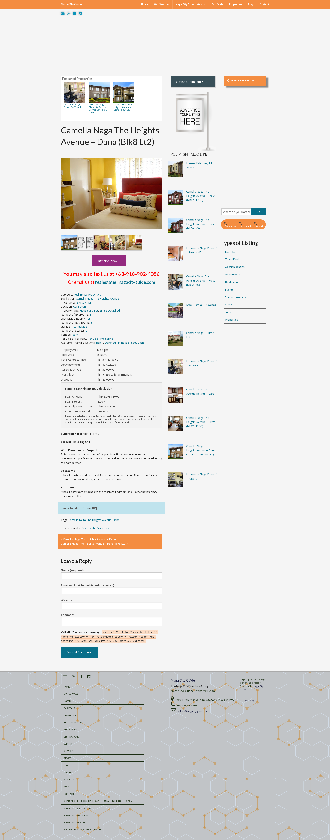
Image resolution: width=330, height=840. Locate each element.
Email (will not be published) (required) (87, 585)
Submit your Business (76, 815)
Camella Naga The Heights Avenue (97, 298)
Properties (235, 4)
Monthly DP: (68, 374)
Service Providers (235, 297)
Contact (264, 4)
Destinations (233, 282)
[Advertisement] (165, 46)
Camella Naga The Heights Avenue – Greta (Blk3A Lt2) (122, 107)
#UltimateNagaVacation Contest (83, 829)
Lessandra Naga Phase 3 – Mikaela (73, 106)
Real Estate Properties (87, 294)
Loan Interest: (73, 401)
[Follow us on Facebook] (74, 14)
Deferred (110, 342)
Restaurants (245, 225)
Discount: (67, 379)
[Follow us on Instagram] (80, 14)
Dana (116, 520)
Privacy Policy (247, 700)
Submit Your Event (74, 822)
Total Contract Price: (73, 359)
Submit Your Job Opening (78, 808)
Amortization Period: (77, 411)
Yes (88, 318)
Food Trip (230, 252)
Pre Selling (106, 338)
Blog (250, 4)
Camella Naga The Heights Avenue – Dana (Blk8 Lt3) (93, 543)
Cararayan (79, 306)
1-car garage (79, 326)
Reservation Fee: (71, 369)
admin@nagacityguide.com (193, 711)
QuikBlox (69, 772)
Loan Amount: (73, 396)
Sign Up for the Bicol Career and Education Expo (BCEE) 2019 (98, 801)
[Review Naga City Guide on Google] (68, 14)
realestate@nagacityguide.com (125, 282)
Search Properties (241, 80)
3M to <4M (84, 302)
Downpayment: (70, 364)
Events (229, 289)
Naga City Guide (71, 4)
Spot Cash (137, 342)
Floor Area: (67, 354)
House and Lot (89, 310)
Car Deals (217, 4)
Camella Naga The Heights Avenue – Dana (89, 539)
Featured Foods (73, 722)
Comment (67, 615)
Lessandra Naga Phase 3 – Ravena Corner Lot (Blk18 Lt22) (98, 108)
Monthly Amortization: (78, 406)
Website (66, 600)
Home (144, 4)
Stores (229, 304)
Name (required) (72, 570)
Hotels (67, 701)
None (75, 334)
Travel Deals (232, 259)
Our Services (162, 4)
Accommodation (230, 225)
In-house (124, 342)
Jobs (228, 312)
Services (68, 751)
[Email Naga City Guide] (63, 14)
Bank (99, 342)
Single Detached (110, 310)
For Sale (93, 338)
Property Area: (70, 350)
